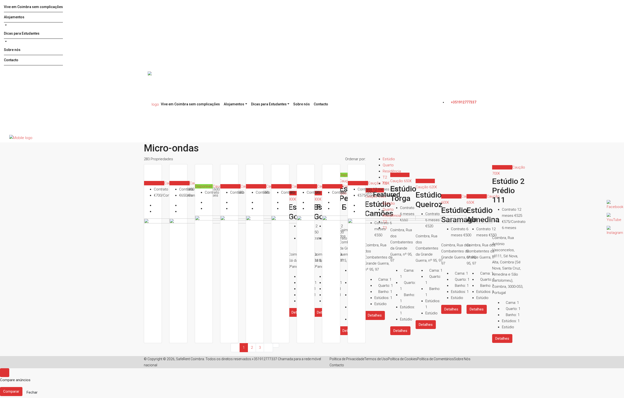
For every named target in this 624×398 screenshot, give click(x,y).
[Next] (268, 347)
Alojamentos (14, 17)
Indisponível (154, 183)
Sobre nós (12, 50)
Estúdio (389, 159)
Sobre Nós (462, 359)
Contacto (11, 60)
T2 (385, 177)
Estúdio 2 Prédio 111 (508, 191)
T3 (385, 183)
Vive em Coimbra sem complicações (33, 7)
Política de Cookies (402, 359)
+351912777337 (463, 102)
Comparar (11, 391)
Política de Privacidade (347, 359)
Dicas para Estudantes (21, 33)
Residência (392, 171)
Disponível (204, 186)
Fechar (32, 392)
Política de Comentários (435, 359)
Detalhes (502, 338)
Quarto (388, 165)
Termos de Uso (376, 359)
